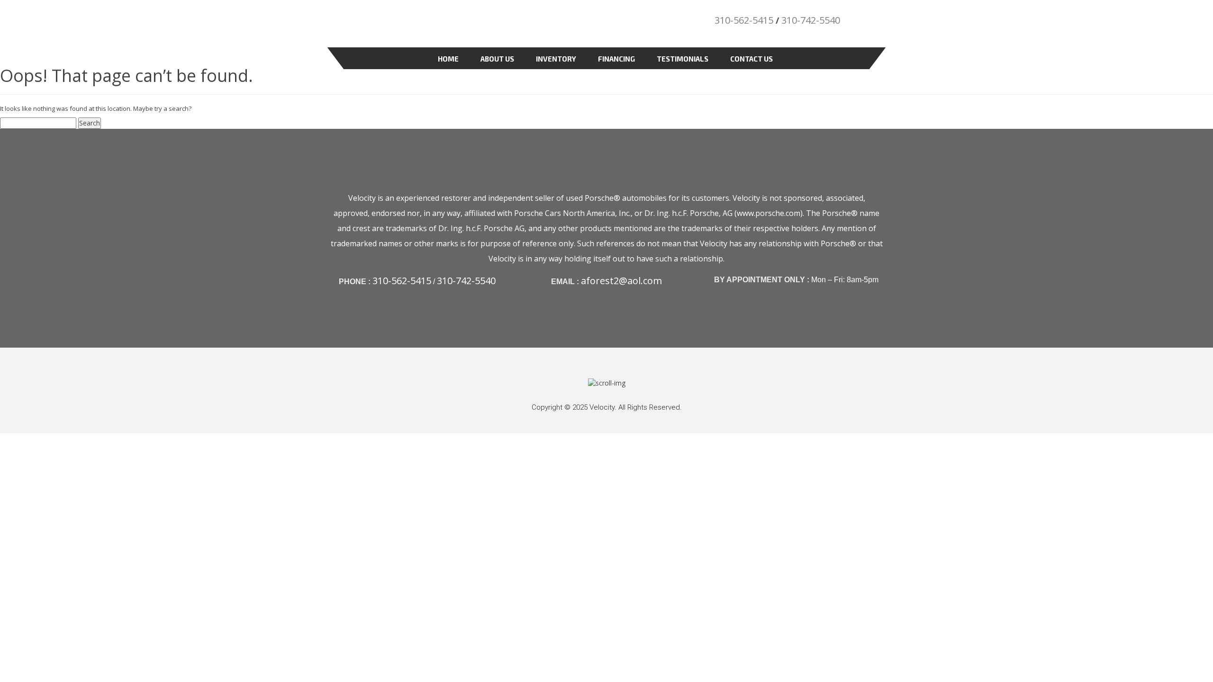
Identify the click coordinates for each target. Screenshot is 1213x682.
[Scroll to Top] (606, 382)
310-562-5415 (744, 20)
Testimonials (682, 58)
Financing (616, 58)
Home (448, 58)
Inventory (556, 58)
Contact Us (751, 58)
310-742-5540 (810, 20)
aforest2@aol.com (621, 280)
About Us (497, 58)
